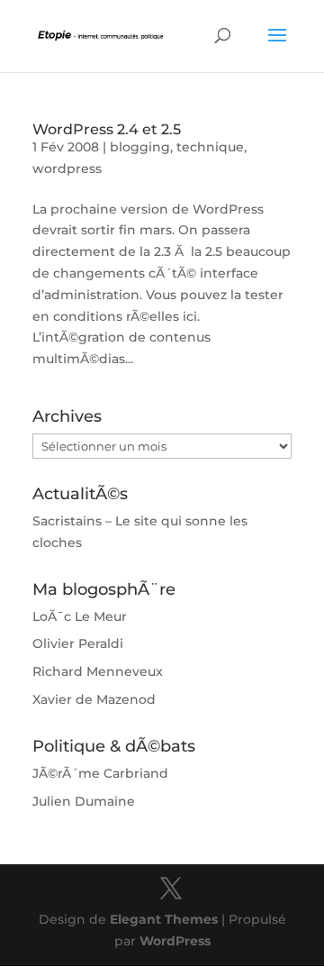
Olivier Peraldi (77, 643)
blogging (140, 147)
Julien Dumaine (83, 801)
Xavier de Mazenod (94, 699)
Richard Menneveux (97, 671)
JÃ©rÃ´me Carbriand (100, 773)
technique (210, 147)
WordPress (175, 941)
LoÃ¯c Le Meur (79, 616)
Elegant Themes (164, 919)
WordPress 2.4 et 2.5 (106, 129)
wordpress (67, 168)
